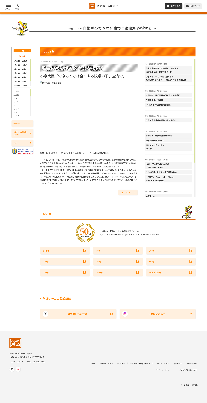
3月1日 (25, 81)
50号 (98, 250)
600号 (151, 261)
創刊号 (46, 250)
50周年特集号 (155, 272)
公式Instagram (156, 314)
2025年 (16, 94)
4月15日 (17, 77)
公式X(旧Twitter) (77, 314)
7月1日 (25, 65)
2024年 (16, 98)
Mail (15, 143)
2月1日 (25, 85)
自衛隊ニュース (106, 363)
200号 (46, 261)
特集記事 (17, 123)
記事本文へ (126, 192)
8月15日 (17, 61)
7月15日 (17, 65)
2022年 (16, 105)
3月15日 (17, 81)
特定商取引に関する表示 (188, 370)
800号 (46, 272)
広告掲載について (162, 363)
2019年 (16, 116)
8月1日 (25, 61)
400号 (98, 261)
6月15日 (17, 69)
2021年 (16, 109)
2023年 (16, 101)
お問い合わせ (192, 363)
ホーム (93, 363)
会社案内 (178, 363)
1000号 (99, 272)
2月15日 (17, 85)
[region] (22, 72)
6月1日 (25, 69)
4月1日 (25, 77)
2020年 (16, 112)
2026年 (16, 91)
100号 (151, 250)
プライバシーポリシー (163, 370)
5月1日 (25, 73)
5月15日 (17, 73)
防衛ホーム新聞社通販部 (20, 133)
